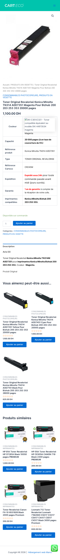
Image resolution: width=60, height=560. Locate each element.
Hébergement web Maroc (40, 552)
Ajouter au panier (24, 223)
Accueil (6, 85)
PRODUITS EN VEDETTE (22, 85)
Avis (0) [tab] (7, 252)
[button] (52, 15)
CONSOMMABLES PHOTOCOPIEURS (20, 95)
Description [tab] (9, 246)
